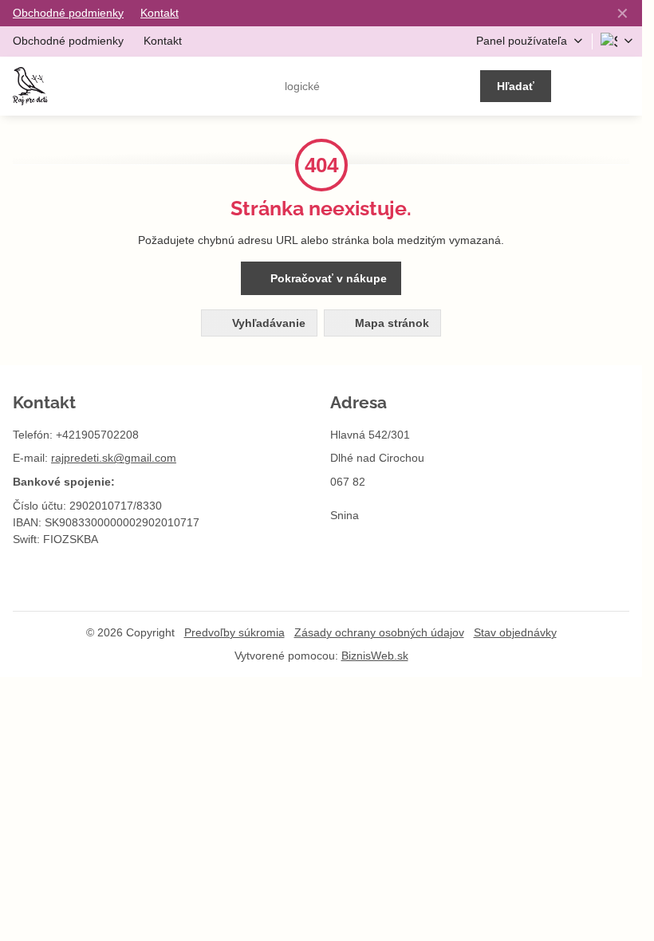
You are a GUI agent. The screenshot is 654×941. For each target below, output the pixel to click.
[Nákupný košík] (584, 86)
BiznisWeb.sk (374, 655)
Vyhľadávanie (267, 323)
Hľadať (515, 86)
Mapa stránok (390, 323)
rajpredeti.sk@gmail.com (113, 457)
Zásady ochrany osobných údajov (379, 632)
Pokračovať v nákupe (327, 278)
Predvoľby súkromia (234, 632)
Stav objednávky (515, 632)
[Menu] (623, 86)
